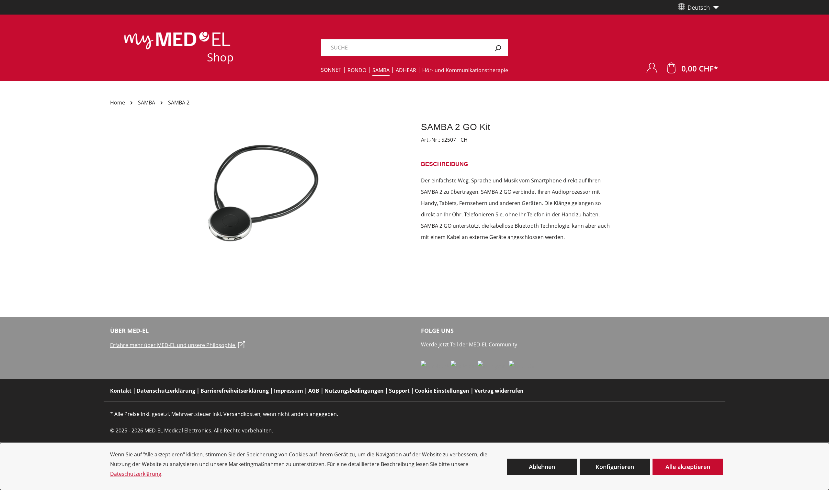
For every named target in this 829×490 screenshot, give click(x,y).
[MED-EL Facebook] (436, 366)
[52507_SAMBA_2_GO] (259, 190)
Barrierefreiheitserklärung (234, 390)
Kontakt (120, 390)
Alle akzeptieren (687, 467)
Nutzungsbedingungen (354, 390)
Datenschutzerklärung (166, 390)
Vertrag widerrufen (499, 390)
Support (399, 390)
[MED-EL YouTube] (522, 366)
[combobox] (404, 47)
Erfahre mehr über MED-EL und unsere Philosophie (173, 345)
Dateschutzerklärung (135, 473)
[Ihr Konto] (652, 68)
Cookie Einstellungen (442, 390)
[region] (259, 190)
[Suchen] (498, 47)
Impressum (288, 390)
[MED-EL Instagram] (493, 366)
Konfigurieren (615, 467)
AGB (313, 390)
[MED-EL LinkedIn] (464, 366)
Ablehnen (542, 467)
